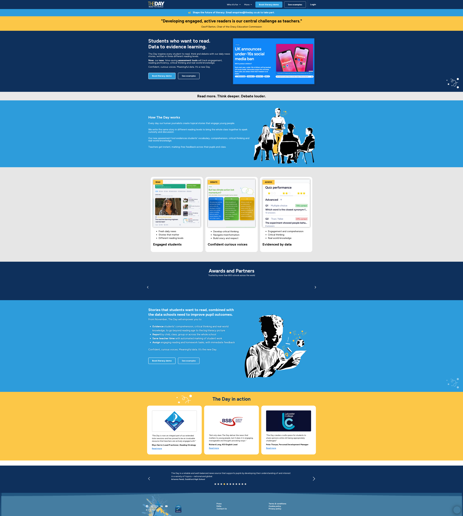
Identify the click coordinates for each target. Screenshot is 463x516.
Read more (157, 449)
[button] (233, 4)
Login (313, 4)
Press (219, 504)
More (246, 4)
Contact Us (222, 509)
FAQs (219, 506)
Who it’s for (232, 4)
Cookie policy (275, 506)
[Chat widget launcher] (457, 510)
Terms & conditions (277, 504)
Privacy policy (275, 509)
